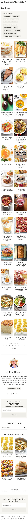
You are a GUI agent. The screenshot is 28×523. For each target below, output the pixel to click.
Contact (14, 518)
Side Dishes (17, 30)
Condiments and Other (10, 22)
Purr (24, 519)
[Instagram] (11, 394)
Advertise (21, 518)
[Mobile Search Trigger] (27, 2)
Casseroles (14, 19)
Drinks (14, 24)
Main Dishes (7, 30)
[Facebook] (8, 394)
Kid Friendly (7, 27)
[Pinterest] (14, 394)
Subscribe (14, 414)
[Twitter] (16, 394)
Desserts (6, 24)
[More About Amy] (14, 363)
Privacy (23, 516)
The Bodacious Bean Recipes (12, 36)
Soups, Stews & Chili (10, 33)
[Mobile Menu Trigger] (1, 2)
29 (24, 345)
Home (13, 516)
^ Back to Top (5, 516)
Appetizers (7, 16)
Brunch (6, 19)
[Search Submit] (25, 428)
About (18, 516)
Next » (14, 348)
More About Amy (14, 388)
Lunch (15, 27)
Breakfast (16, 16)
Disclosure (6, 518)
